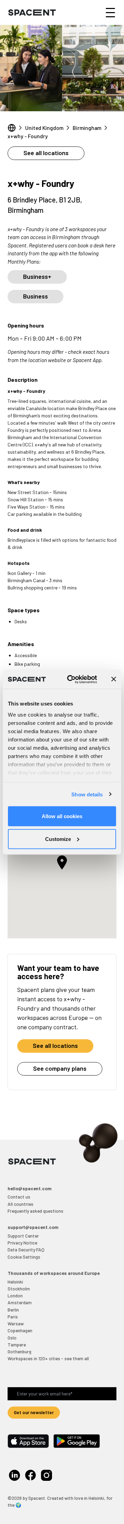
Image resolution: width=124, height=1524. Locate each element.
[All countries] (12, 128)
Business (35, 296)
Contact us (19, 1197)
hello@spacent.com (30, 1188)
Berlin (13, 1310)
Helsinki (15, 1282)
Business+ (37, 276)
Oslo (12, 1338)
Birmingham (87, 127)
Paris (13, 1316)
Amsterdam (20, 1302)
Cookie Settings (24, 1257)
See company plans (59, 1068)
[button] (62, 862)
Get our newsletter (34, 1412)
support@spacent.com (33, 1227)
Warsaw (16, 1323)
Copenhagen (20, 1330)
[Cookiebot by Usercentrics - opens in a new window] (71, 679)
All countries (20, 1204)
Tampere (17, 1344)
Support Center (23, 1236)
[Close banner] (113, 679)
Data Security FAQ (26, 1249)
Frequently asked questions (35, 1211)
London (15, 1295)
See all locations (46, 153)
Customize (58, 839)
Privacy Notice (22, 1243)
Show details (87, 794)
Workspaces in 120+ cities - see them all (48, 1358)
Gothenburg (19, 1351)
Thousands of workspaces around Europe (54, 1273)
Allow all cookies (62, 816)
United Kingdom (44, 127)
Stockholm (19, 1288)
